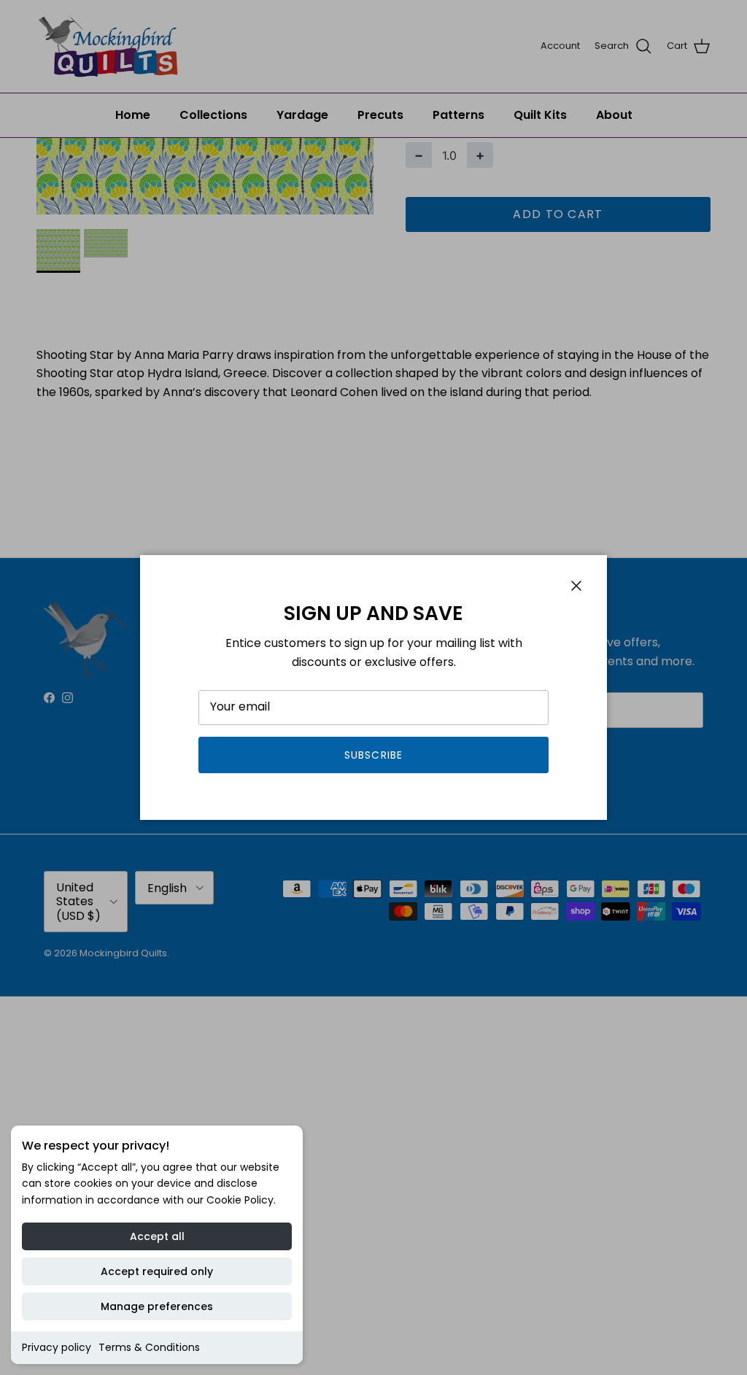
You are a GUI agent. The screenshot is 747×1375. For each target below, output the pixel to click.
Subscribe (373, 755)
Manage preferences (157, 1306)
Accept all (157, 1236)
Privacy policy (56, 1347)
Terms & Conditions (149, 1347)
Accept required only (157, 1271)
